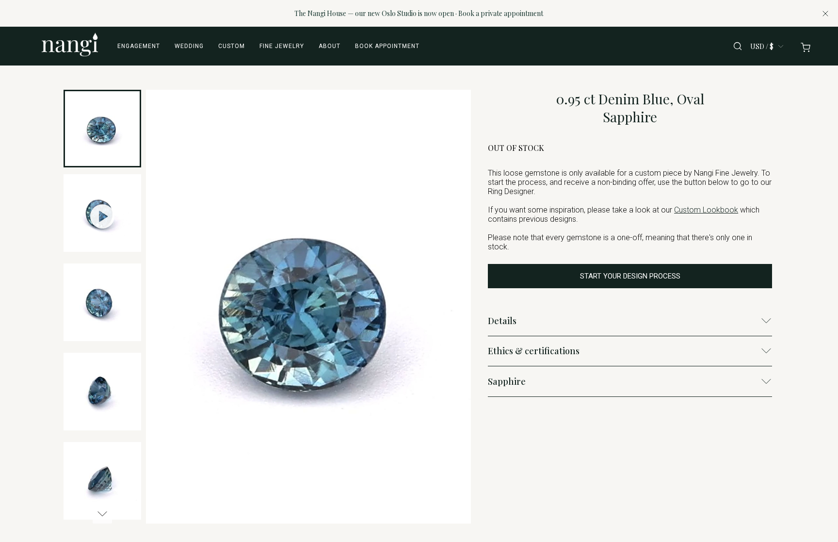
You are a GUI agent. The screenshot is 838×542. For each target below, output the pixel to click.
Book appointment (387, 46)
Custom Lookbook (706, 209)
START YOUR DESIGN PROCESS (630, 276)
